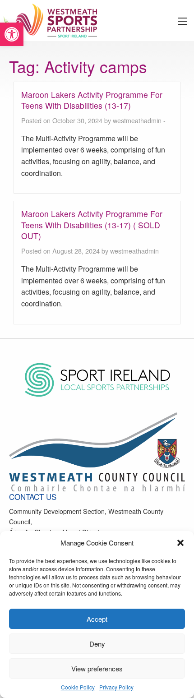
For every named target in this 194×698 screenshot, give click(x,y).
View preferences (97, 668)
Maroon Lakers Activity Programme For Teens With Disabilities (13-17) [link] (91, 100)
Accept (97, 619)
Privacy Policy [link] (116, 687)
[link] (11, 34)
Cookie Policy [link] (78, 687)
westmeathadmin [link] (137, 120)
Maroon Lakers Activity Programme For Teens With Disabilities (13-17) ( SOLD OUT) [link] (91, 224)
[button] (180, 542)
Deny (97, 643)
